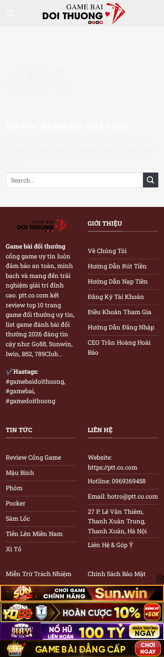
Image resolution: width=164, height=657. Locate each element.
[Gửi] (150, 180)
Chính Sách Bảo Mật (117, 574)
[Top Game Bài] (82, 13)
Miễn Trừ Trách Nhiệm (38, 574)
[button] (10, 13)
